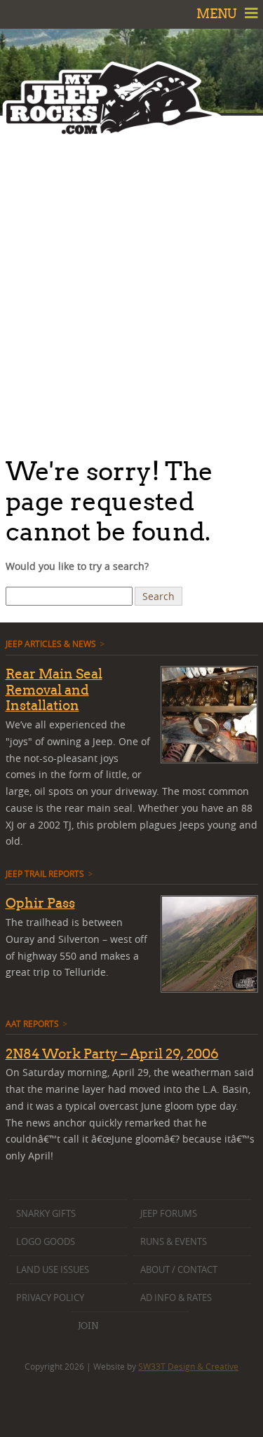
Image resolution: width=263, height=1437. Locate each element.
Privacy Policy (50, 1298)
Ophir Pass (40, 902)
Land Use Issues (52, 1270)
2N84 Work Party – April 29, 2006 (112, 1053)
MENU (218, 14)
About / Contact (178, 1270)
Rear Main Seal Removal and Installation (54, 689)
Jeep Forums (168, 1214)
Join (88, 1325)
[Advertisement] (131, 282)
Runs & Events (173, 1242)
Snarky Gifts (46, 1214)
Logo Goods (45, 1242)
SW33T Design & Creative (188, 1366)
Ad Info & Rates (176, 1298)
